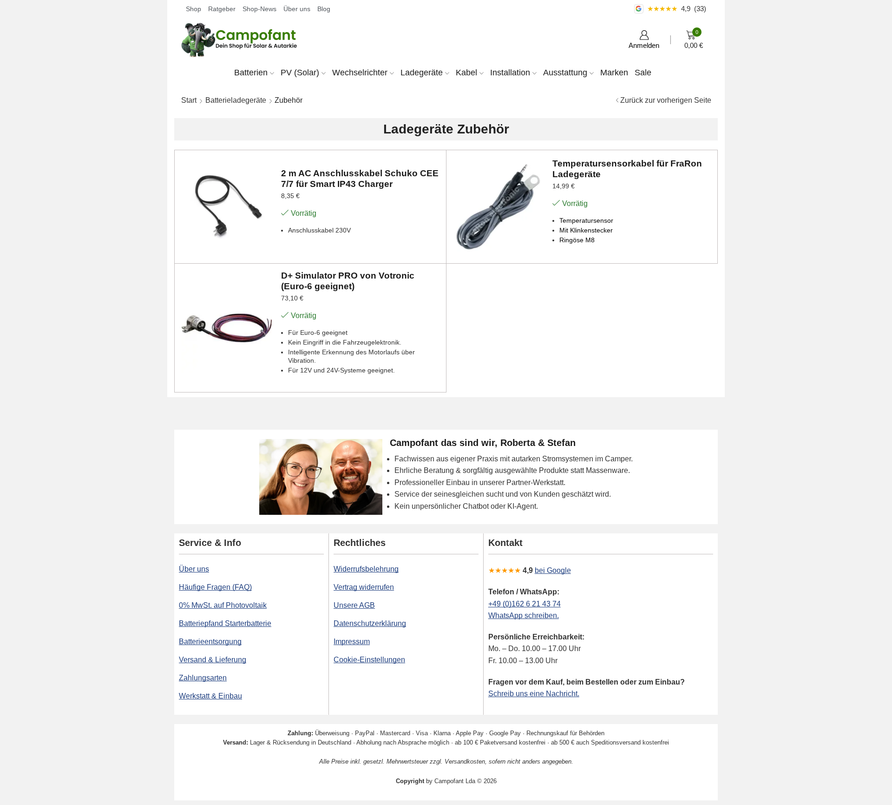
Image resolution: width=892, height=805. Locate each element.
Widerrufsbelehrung (366, 569)
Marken (614, 72)
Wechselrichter (359, 72)
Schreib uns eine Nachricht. (533, 694)
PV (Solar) (300, 72)
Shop (193, 9)
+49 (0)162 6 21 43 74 (524, 604)
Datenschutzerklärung (370, 623)
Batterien (251, 72)
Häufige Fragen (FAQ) (215, 587)
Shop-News (259, 9)
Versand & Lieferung (212, 660)
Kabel (466, 72)
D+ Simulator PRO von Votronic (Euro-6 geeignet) (347, 281)
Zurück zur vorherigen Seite (665, 100)
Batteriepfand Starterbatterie (225, 623)
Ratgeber (222, 9)
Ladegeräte (421, 72)
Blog (323, 9)
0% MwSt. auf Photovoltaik (223, 605)
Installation (510, 72)
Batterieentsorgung (210, 641)
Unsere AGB (354, 605)
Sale (643, 72)
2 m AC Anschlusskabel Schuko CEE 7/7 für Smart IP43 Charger (360, 178)
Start (189, 100)
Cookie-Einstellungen (369, 660)
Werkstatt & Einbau (210, 696)
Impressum (352, 641)
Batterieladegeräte (235, 100)
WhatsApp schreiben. (523, 615)
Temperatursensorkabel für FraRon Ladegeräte (627, 169)
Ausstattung (565, 72)
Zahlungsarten (203, 678)
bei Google (553, 570)
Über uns (296, 9)
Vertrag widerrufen (364, 587)
